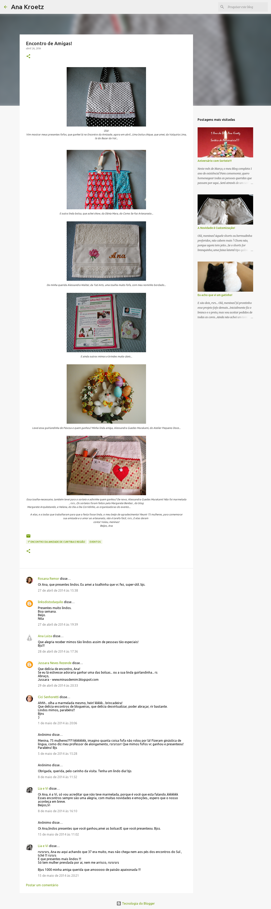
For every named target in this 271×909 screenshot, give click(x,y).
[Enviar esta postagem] (28, 537)
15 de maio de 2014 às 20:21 (58, 875)
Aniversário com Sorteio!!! (215, 160)
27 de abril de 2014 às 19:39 (58, 624)
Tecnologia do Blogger (138, 903)
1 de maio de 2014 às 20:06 (57, 723)
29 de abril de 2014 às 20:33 (58, 685)
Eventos (95, 542)
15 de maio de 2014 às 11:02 (58, 834)
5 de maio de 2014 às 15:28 (57, 753)
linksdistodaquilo (50, 602)
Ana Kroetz (27, 6)
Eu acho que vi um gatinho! (215, 295)
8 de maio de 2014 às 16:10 (57, 811)
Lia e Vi (43, 788)
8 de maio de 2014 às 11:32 (57, 777)
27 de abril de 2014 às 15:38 (58, 590)
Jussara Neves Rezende (54, 663)
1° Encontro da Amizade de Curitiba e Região (56, 542)
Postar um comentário (42, 885)
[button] (28, 56)
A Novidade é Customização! (216, 227)
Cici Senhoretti (48, 697)
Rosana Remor (48, 578)
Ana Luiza (45, 636)
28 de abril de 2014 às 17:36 (58, 651)
